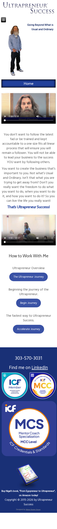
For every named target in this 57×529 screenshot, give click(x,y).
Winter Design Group (33, 509)
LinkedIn (40, 367)
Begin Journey (28, 303)
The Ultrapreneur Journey (28, 277)
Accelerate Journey (28, 329)
